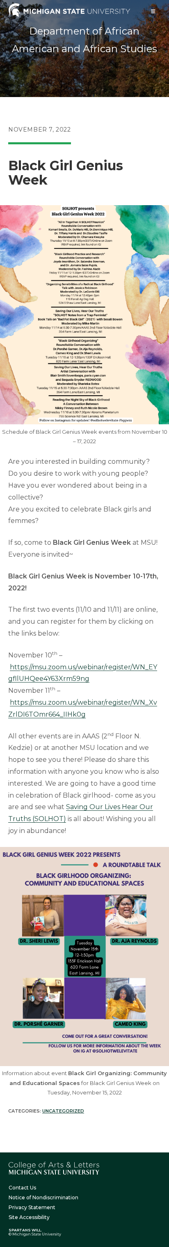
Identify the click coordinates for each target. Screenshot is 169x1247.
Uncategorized (63, 1111)
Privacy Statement (32, 1207)
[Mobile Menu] (153, 11)
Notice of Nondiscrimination (43, 1197)
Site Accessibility (29, 1217)
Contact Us (22, 1188)
